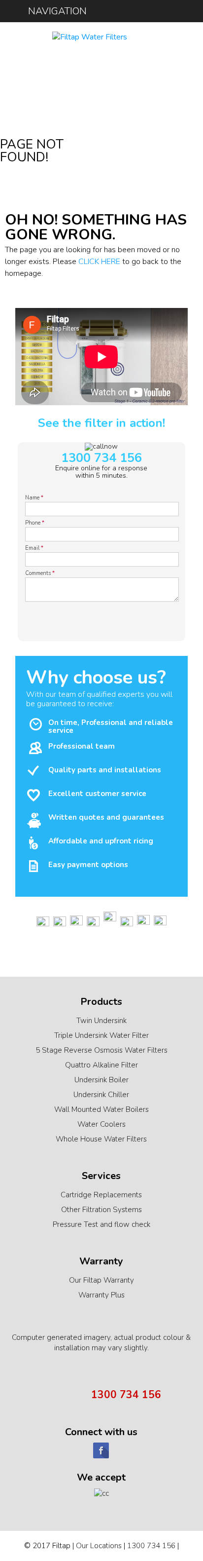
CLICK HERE (99, 261)
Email (34, 548)
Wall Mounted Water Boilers (101, 1109)
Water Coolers (101, 1124)
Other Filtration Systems (101, 1210)
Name (34, 497)
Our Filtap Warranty (101, 1280)
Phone (34, 523)
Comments (40, 573)
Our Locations (99, 1546)
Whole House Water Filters (101, 1139)
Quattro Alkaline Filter (101, 1065)
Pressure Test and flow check (101, 1224)
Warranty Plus (101, 1295)
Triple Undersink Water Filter (101, 1035)
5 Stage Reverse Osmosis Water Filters (101, 1050)
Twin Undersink (101, 1021)
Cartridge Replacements (101, 1195)
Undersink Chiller (101, 1095)
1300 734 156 (101, 458)
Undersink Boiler (101, 1080)
